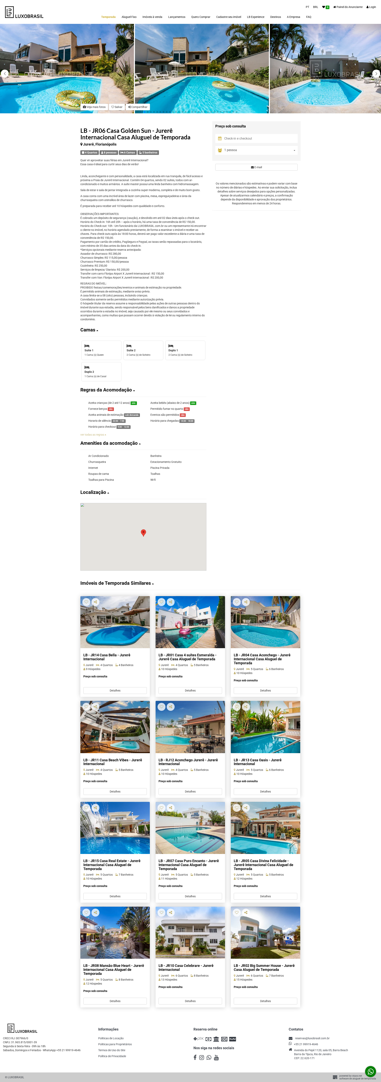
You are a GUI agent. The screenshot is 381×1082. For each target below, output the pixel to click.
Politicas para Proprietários (115, 1044)
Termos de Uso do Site (111, 1050)
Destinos (275, 16)
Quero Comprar (200, 16)
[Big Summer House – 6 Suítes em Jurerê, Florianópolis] (265, 933)
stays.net (357, 1075)
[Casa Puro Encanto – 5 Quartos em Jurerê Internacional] (190, 828)
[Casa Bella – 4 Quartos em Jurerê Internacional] (115, 622)
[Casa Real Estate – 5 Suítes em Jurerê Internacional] (115, 828)
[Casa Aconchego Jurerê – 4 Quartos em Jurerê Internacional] (190, 727)
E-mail (258, 167)
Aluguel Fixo (129, 16)
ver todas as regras (92, 434)
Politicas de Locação (111, 1038)
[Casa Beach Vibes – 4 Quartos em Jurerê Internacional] (115, 727)
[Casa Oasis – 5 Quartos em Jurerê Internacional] (265, 727)
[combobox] (261, 150)
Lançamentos (176, 16)
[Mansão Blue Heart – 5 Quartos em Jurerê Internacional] (115, 933)
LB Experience (255, 16)
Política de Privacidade (112, 1056)
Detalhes (115, 690)
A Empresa (293, 16)
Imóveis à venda (152, 16)
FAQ (308, 16)
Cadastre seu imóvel (228, 16)
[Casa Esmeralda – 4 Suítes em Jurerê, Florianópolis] (190, 622)
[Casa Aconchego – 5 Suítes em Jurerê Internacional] (265, 622)
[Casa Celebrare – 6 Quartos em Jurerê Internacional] (190, 933)
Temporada (108, 16)
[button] (376, 74)
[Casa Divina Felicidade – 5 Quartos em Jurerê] (265, 828)
